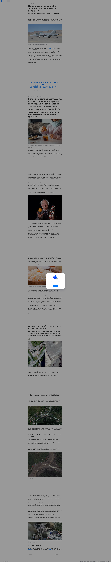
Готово (55, 285)
